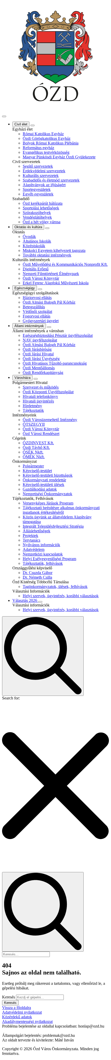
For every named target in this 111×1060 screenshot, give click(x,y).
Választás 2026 (25, 600)
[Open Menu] (4, 116)
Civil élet (20, 124)
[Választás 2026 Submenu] (40, 602)
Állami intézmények (29, 326)
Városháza (22, 378)
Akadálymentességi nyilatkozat (27, 1021)
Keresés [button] (10, 1003)
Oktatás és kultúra (28, 227)
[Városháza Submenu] (36, 379)
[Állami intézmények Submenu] (49, 327)
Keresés (8, 997)
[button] (55, 786)
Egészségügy (24, 288)
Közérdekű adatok (17, 1017)
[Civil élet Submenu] (32, 125)
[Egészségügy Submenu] (40, 289)
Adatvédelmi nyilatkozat (22, 1012)
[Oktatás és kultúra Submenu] (47, 228)
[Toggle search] (43, 656)
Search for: (11, 698)
